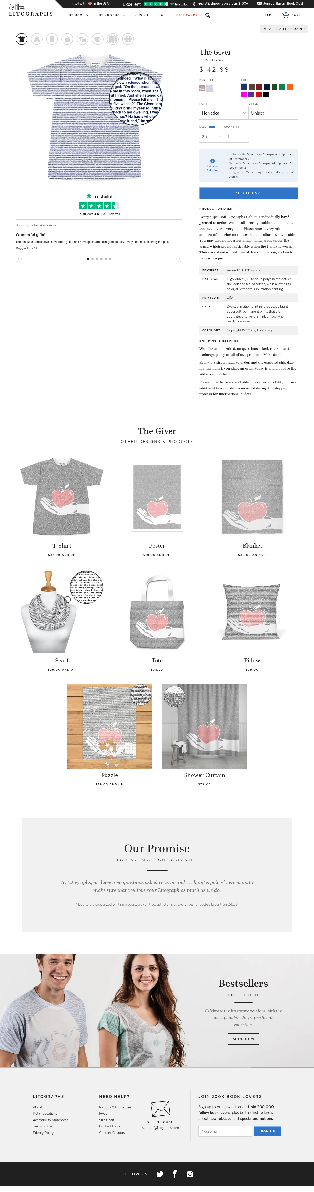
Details (215, 208)
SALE (163, 15)
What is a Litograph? (284, 29)
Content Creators (112, 1133)
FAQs (103, 1113)
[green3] (282, 87)
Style (253, 103)
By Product (110, 15)
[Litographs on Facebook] (175, 1174)
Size (203, 126)
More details (273, 354)
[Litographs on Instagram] (190, 1174)
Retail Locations (45, 1113)
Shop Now (244, 1039)
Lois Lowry (211, 60)
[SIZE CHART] (212, 127)
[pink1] (243, 94)
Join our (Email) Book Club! (283, 3)
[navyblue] (243, 87)
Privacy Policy (43, 1133)
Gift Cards (187, 15)
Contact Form (109, 1126)
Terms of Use (42, 1126)
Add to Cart (249, 193)
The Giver (215, 52)
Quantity (232, 126)
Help (267, 15)
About (37, 1107)
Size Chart (106, 1120)
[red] (258, 94)
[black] (266, 94)
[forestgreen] (274, 87)
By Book (77, 15)
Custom (142, 15)
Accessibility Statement (50, 1120)
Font (203, 103)
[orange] (289, 87)
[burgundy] (259, 87)
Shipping (219, 340)
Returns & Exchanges (115, 1107)
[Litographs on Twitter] (160, 1174)
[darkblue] (267, 87)
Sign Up (267, 1131)
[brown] (251, 87)
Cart (293, 14)
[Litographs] (31, 11)
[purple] (251, 94)
